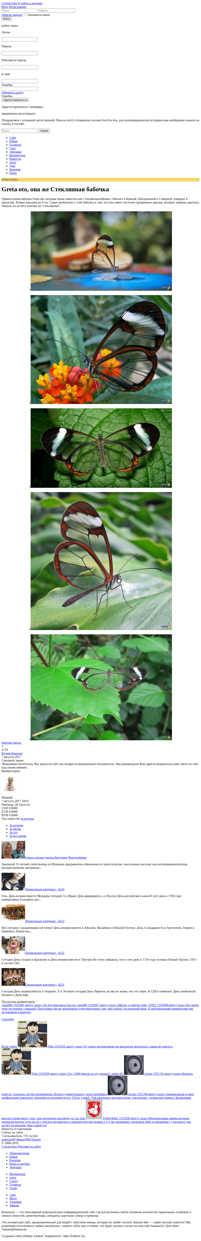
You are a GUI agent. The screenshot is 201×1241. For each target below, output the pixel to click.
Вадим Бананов (12, 753)
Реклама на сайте (29, 1146)
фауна (17, 742)
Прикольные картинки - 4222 (44, 953)
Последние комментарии (18, 1001)
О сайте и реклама (30, 3)
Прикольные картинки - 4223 (44, 921)
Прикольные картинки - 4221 (44, 984)
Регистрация (17, 6)
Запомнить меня (38, 14)
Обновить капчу (13, 92)
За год (13, 832)
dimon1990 (23, 1139)
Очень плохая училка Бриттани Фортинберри (56, 857)
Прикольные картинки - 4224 (44, 889)
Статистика (9, 3)
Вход (5, 6)
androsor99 (9, 1139)
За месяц (15, 829)
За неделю (16, 825)
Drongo (36, 1139)
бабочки (7, 742)
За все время (17, 836)
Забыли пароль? (12, 14)
